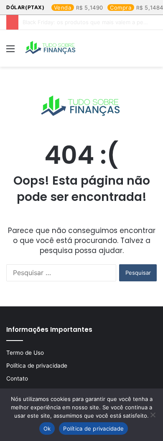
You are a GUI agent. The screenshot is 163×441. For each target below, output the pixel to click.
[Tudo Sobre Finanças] (51, 48)
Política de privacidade (36, 365)
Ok (47, 428)
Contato (17, 378)
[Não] (152, 415)
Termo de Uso (25, 352)
